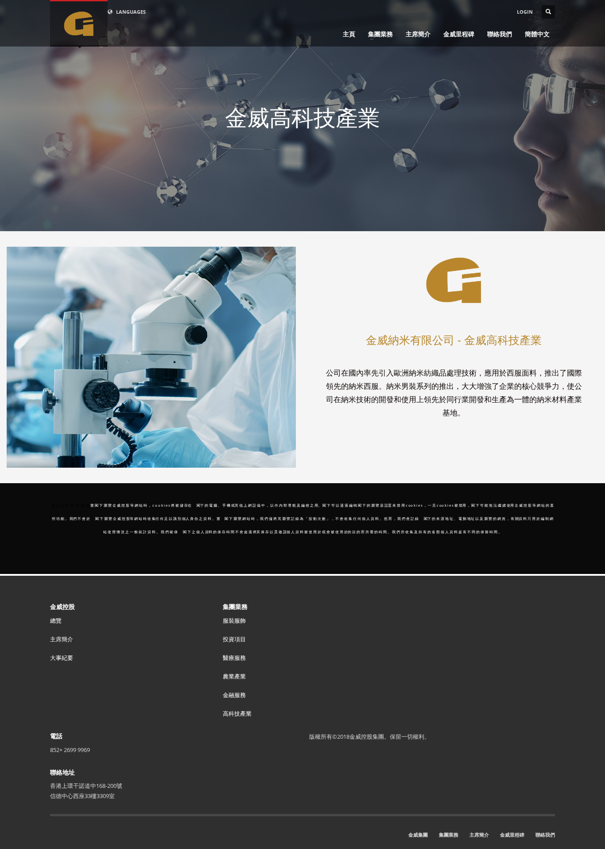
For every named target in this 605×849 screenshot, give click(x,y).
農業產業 (234, 676)
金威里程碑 (512, 834)
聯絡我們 (545, 834)
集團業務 (448, 834)
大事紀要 (61, 658)
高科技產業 (237, 713)
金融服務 (234, 695)
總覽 (56, 620)
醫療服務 (234, 658)
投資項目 (234, 639)
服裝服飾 (234, 620)
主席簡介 (61, 639)
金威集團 (418, 834)
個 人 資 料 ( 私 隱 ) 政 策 (70, 505)
